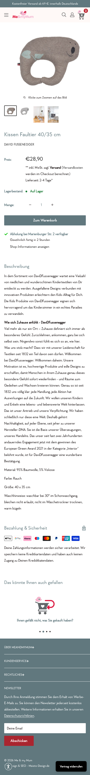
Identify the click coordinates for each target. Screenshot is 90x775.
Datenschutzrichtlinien (19, 715)
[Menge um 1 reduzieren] (30, 204)
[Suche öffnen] (64, 14)
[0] (81, 14)
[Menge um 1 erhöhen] (52, 204)
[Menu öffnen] (6, 15)
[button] (8, 766)
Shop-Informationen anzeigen (29, 246)
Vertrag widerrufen (71, 766)
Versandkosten (73, 167)
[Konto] (72, 14)
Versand (55, 167)
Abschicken (18, 741)
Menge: (9, 204)
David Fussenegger (19, 144)
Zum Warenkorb (45, 220)
